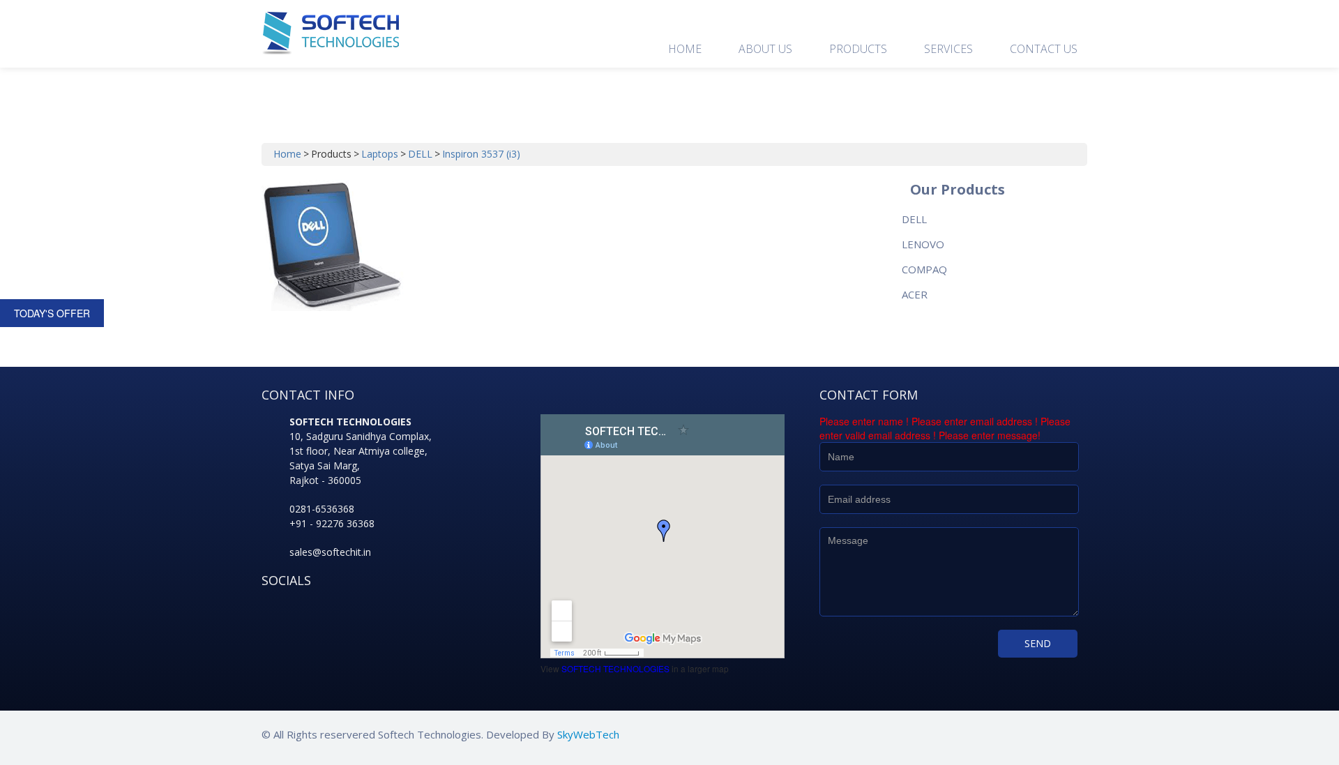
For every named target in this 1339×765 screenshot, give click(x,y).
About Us (765, 48)
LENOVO (923, 244)
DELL (420, 153)
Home (685, 48)
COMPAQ (924, 269)
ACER (915, 294)
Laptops (379, 153)
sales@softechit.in (330, 552)
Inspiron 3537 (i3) (481, 153)
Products (858, 48)
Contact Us (1043, 48)
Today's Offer (52, 313)
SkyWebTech (588, 734)
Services (948, 48)
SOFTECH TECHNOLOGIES (615, 668)
